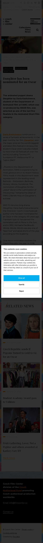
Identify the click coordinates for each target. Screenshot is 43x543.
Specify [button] (21, 285)
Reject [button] (21, 291)
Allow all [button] (21, 278)
